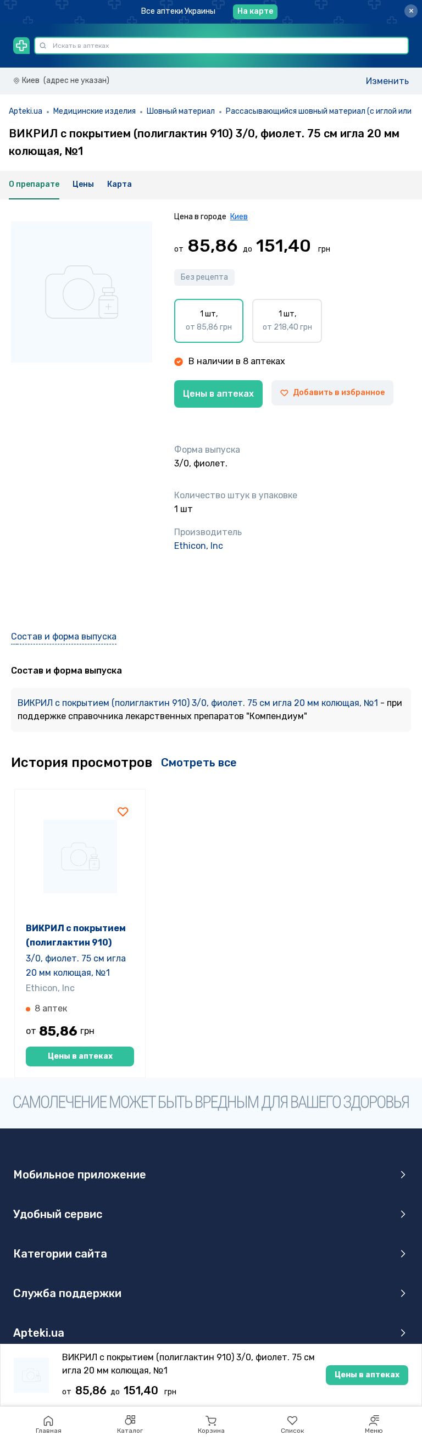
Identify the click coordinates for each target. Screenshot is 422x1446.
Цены (83, 184)
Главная (49, 1430)
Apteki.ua (25, 111)
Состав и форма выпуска (63, 636)
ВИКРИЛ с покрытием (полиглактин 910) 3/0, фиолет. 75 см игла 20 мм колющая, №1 (199, 703)
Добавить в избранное (339, 392)
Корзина (211, 1430)
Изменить (387, 81)
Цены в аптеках (218, 393)
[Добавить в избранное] (123, 811)
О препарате (34, 184)
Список (292, 1430)
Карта (119, 184)
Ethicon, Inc (198, 546)
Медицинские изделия (94, 111)
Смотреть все (199, 762)
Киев (239, 216)
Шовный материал (181, 111)
